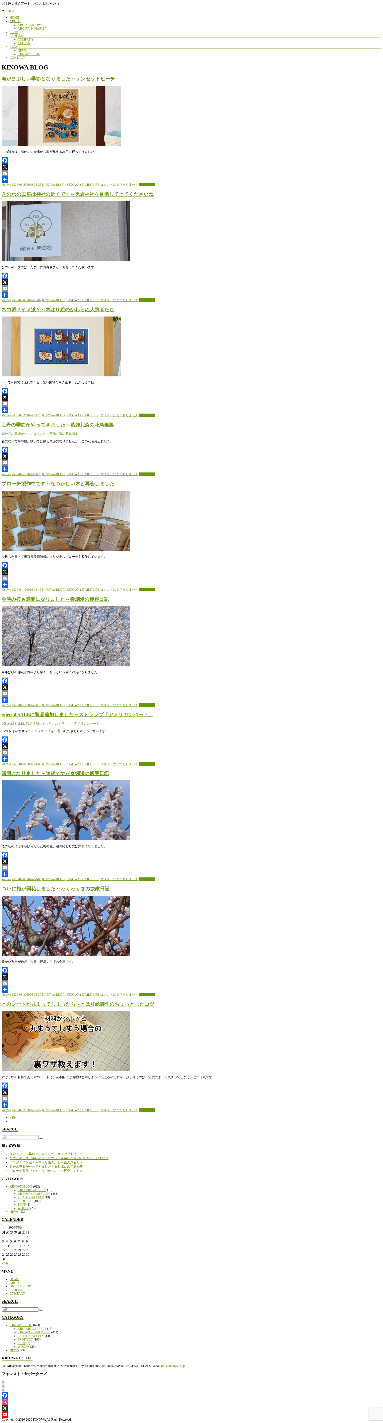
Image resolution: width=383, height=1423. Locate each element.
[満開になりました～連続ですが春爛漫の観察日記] (66, 839)
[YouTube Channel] (191, 1414)
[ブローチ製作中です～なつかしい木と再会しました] (66, 549)
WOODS (24, 1208)
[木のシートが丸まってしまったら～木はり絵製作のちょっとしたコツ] (66, 1070)
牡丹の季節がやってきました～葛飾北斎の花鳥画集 (58, 424)
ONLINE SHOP (20, 1286)
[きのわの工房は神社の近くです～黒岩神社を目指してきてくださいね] (66, 260)
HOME (14, 17)
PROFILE (16, 35)
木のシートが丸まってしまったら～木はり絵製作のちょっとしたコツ (78, 1004)
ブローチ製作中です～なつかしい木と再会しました (58, 483)
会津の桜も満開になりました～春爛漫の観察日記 (55, 599)
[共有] (191, 179)
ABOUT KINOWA (30, 25)
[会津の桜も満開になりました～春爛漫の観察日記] (66, 665)
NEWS (22, 50)
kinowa (6, 184)
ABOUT (15, 21)
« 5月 (5, 1263)
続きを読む (147, 184)
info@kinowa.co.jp (172, 1365)
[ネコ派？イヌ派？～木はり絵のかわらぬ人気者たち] (61, 375)
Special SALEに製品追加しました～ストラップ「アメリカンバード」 (77, 714)
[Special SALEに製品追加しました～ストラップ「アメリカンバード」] (52, 723)
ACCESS (24, 43)
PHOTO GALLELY (31, 1197)
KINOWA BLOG (29, 54)
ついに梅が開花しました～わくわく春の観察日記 (56, 888)
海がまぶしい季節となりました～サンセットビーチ (58, 78)
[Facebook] (191, 160)
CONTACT (17, 57)
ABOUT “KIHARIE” (32, 28)
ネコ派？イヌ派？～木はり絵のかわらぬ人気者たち (58, 309)
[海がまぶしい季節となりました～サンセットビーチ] (61, 144)
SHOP (14, 32)
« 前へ (14, 1117)
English (10, 10)
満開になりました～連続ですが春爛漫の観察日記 (55, 773)
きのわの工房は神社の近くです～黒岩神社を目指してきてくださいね (78, 194)
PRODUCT (25, 1201)
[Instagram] (191, 1402)
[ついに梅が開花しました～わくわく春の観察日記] (66, 954)
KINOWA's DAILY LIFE (82, 184)
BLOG (14, 46)
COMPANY (26, 39)
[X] (191, 167)
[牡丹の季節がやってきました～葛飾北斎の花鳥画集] (40, 434)
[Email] (191, 173)
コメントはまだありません (119, 184)
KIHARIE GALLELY (32, 1190)
